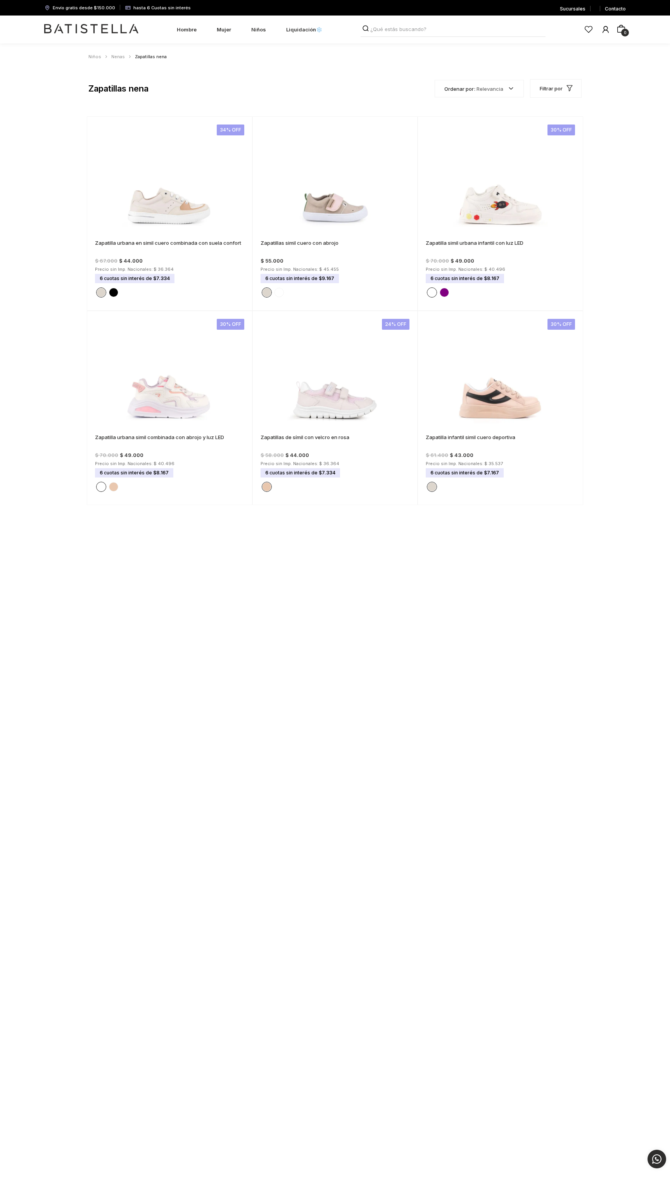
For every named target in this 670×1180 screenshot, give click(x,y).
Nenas (118, 56)
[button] (101, 238)
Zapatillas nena (151, 56)
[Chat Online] (657, 1159)
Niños (94, 56)
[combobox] (453, 29)
